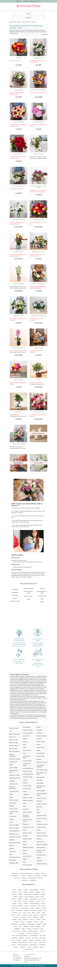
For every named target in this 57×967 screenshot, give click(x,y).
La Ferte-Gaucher (27, 761)
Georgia (32, 908)
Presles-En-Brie (41, 741)
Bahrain (20, 894)
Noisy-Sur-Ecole (27, 856)
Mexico (43, 919)
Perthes (39, 727)
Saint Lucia (42, 931)
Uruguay (16, 947)
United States (42, 944)
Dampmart (12, 840)
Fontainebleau (26, 727)
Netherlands (14, 924)
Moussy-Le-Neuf (27, 839)
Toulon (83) (40, 878)
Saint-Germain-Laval (42, 770)
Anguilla (25, 889)
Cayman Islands (42, 899)
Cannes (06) (36, 873)
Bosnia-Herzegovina (29, 896)
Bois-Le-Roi (12, 737)
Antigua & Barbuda (33, 889)
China (19, 901)
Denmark (26, 903)
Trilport (38, 830)
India (45, 910)
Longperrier (26, 794)
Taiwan (44, 940)
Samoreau (39, 801)
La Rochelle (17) (14, 875)
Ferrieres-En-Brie (13, 863)
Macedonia (35, 917)
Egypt (14, 906)
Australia (25, 892)
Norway (15, 926)
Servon (38, 812)
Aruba (19, 892)
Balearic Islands (27, 894)
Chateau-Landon (13, 784)
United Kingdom (33, 944)
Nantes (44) (37, 875)
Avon (10, 731)
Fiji (39, 906)
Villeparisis (39, 861)
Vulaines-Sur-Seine (42, 863)
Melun (24, 806)
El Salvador (19, 906)
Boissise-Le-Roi (13, 740)
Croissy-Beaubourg (14, 831)
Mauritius (32, 919)
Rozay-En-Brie (42, 596)
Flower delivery (12, 22)
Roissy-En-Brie (40, 753)
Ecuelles (11, 845)
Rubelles (39, 759)
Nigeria (44, 924)
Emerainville (12, 851)
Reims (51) (23, 878)
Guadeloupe (19, 910)
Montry (25, 830)
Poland (23, 928)
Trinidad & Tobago (22, 942)
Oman (20, 926)
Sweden (31, 940)
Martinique (25, 919)
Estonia (26, 906)
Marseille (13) (30, 875)
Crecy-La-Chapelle (28, 588)
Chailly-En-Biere (13, 767)
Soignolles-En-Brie (41, 815)
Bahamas (14, 894)
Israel (24, 912)
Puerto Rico (35, 928)
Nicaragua (38, 924)
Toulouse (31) (24, 880)
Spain (13, 940)
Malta (19, 919)
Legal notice (27, 956)
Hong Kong (33, 910)
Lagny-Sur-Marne (27, 771)
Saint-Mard (39, 780)
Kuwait (18, 915)
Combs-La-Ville (13, 809)
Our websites (16, 960)
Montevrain (26, 824)
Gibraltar (44, 908)
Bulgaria (14, 899)
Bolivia (21, 896)
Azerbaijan (37, 892)
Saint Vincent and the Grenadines (20, 935)
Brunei (42, 896)
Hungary (40, 910)
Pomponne (39, 733)
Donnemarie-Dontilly (14, 842)
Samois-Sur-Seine (41, 798)
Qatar (42, 928)
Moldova (17, 922)
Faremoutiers (15, 592)
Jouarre (28, 599)
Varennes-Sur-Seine (42, 836)
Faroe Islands (33, 906)
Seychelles (14, 938)
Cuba (42, 901)
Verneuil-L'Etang (41, 847)
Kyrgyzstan (24, 915)
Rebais (42, 588)
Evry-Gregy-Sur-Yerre (14, 857)
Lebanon (36, 915)
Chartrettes (12, 781)
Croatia (37, 901)
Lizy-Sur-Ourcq (27, 788)
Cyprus (20, 903)
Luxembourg (23, 917)
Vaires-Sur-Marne (41, 833)
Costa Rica (31, 901)
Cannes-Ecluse (13, 762)
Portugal (29, 928)
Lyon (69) (23, 875)
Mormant (25, 836)
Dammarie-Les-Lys (14, 834)
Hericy (24, 744)
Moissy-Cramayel (27, 812)
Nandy (24, 841)
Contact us (18, 1)
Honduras (26, 910)
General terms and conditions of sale (32, 958)
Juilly (24, 753)
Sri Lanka (18, 940)
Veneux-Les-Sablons (42, 844)
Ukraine (14, 944)
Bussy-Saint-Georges (14, 759)
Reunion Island (16, 931)
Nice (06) (45, 875)
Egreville (11, 848)
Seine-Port (39, 807)
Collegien (11, 806)
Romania (24, 931)
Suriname (25, 940)
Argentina (42, 889)
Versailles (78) (33, 880)
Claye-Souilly (12, 803)
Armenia (14, 892)
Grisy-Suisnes (26, 736)
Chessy (11, 797)
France (19, 22)
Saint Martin (22, 933)
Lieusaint (25, 783)
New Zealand (31, 924)
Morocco (36, 922)
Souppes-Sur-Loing (42, 818)
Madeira (42, 917)
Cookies (26, 962)
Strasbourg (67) (32, 878)
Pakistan (26, 926)
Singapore (21, 938)
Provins (38, 744)
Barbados (43, 894)
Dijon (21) (43, 873)
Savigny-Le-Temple (42, 804)
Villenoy (39, 858)
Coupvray (11, 819)
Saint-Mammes (40, 777)
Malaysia (14, 919)
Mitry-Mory (26, 809)
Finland (43, 906)
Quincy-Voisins (28, 596)
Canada (26, 899)
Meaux (24, 803)
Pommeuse (15, 589)
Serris (38, 810)
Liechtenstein (43, 915)
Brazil (37, 896)
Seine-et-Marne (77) (26, 22)
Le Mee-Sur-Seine (27, 777)
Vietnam (42, 947)
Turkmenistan (42, 942)
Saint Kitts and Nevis (33, 931)
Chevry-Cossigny (13, 800)
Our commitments (17, 958)
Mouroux (34, 22)
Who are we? (16, 956)
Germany (38, 908)
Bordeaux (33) (14, 873)
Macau (29, 917)
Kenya (13, 915)
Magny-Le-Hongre (28, 797)
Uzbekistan (22, 947)
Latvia (30, 915)
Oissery (25, 859)
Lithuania (16, 917)
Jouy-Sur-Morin (27, 750)
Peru (43, 926)
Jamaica (33, 912)
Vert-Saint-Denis (41, 855)
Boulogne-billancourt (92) (26, 873)
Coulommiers (15, 595)
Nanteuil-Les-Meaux (28, 847)
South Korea (42, 938)
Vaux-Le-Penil (40, 841)
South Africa (35, 938)
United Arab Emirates (23, 944)
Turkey (35, 942)
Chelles (11, 794)
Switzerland (38, 940)
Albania (14, 889)
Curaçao (14, 903)
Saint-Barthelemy (34, 935)
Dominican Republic (34, 903)
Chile (15, 901)
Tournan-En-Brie (41, 827)
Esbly (10, 854)
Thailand (14, 942)
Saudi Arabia (43, 935)
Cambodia (20, 899)
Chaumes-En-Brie (13, 791)
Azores (43, 892)
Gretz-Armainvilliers (28, 733)
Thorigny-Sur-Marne (42, 824)
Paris (42, 599)
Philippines (16, 928)
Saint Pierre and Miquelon (33, 933)
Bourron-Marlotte (13, 745)
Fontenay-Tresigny (28, 730)
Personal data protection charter (31, 960)
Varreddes (39, 839)
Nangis (24, 844)
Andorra (20, 889)
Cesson (11, 764)
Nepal (41, 922)
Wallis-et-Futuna (29, 949)
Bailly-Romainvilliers (14, 734)
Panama (32, 926)
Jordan (43, 912)
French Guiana (15, 908)
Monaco (22, 922)
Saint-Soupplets (41, 790)
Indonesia (15, 912)
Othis (24, 862)
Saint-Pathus (40, 783)
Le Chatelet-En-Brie (28, 774)
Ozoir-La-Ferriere (27, 865)
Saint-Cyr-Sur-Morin (42, 762)
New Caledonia (22, 924)
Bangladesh (36, 894)
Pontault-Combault (41, 736)
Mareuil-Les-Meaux (28, 800)
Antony (42, 602)
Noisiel (24, 853)
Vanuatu (29, 947)
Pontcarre (39, 739)
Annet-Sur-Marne (13, 728)
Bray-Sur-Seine (13, 748)
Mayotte (38, 919)
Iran (20, 912)
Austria (31, 892)
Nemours (25, 850)
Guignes (25, 741)
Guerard (15, 598)
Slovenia (28, 938)
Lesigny (25, 780)
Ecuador (43, 903)
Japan (38, 912)
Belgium (16, 896)
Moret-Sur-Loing (27, 833)
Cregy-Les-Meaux (13, 828)
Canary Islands (33, 899)
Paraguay (38, 926)
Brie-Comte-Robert (14, 751)
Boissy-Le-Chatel (14, 601)
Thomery (39, 821)
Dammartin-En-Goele (14, 837)
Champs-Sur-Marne (14, 775)
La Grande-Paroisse (28, 768)
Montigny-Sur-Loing (28, 827)
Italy (29, 912)
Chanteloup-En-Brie (14, 778)
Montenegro (29, 922)
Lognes (25, 791)
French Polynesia (24, 908)
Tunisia (30, 942)
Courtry (11, 822)
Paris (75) (17, 878)
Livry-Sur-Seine (27, 785)
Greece (12, 910)
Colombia (25, 901)
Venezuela (35, 947)
